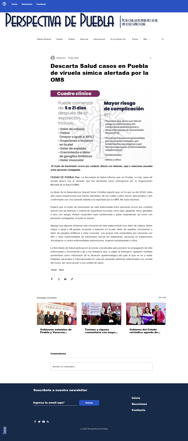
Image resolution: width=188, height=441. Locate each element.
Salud (61, 269)
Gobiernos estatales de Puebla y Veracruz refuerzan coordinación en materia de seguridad (56, 331)
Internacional (99, 39)
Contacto (138, 410)
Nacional (84, 39)
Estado (60, 39)
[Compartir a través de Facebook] (52, 279)
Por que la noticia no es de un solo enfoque (139, 22)
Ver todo (162, 297)
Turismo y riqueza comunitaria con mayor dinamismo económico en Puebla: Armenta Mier (100, 331)
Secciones (139, 403)
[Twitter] (39, 421)
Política (71, 39)
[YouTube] (43, 421)
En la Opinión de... (119, 39)
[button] (162, 39)
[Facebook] (35, 421)
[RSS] (47, 421)
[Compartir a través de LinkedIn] (65, 279)
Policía (135, 39)
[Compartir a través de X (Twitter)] (58, 279)
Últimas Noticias (44, 39)
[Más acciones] (150, 57)
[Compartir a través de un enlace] (72, 279)
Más (145, 39)
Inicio (136, 397)
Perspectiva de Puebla (59, 21)
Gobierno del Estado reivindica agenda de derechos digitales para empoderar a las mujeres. (145, 331)
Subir (4, 431)
